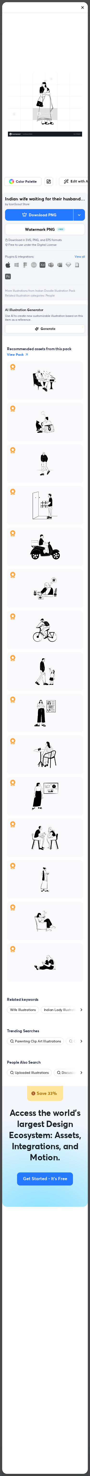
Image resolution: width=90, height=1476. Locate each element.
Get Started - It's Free (45, 1179)
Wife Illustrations (23, 1010)
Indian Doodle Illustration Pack (55, 290)
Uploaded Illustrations (32, 1072)
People (50, 295)
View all (80, 256)
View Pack (15, 354)
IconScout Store (19, 204)
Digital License (47, 245)
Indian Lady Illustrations (62, 1010)
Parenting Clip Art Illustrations (38, 1041)
